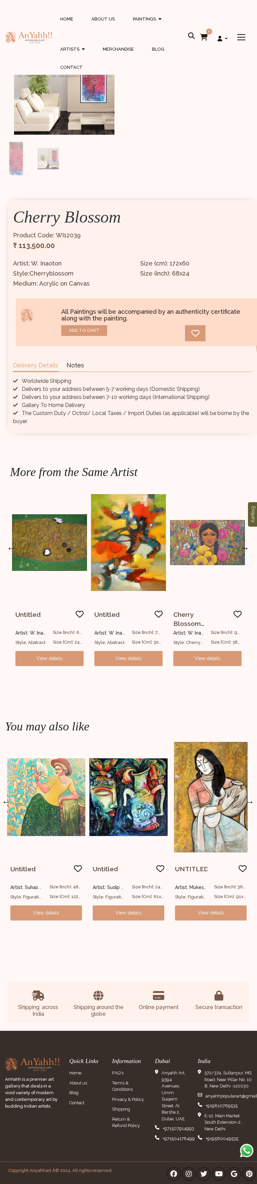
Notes (75, 365)
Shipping (121, 1109)
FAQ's (117, 1072)
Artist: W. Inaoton (34, 633)
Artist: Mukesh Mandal (199, 887)
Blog (158, 49)
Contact (71, 67)
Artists (72, 55)
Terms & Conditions (122, 1086)
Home (66, 18)
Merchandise (118, 49)
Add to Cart (84, 330)
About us (78, 1082)
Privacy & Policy (128, 1099)
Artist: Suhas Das (29, 887)
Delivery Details (35, 365)
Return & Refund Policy (126, 1122)
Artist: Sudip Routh (114, 887)
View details (49, 658)
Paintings (147, 25)
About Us (103, 18)
